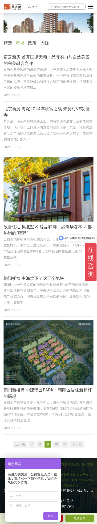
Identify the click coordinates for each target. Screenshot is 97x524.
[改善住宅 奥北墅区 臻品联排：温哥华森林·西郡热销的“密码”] (48, 189)
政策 (32, 42)
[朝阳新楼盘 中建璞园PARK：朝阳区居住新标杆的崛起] (48, 352)
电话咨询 (79, 518)
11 (65, 444)
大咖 (44, 42)
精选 (8, 42)
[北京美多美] (12, 7)
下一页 (77, 444)
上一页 (20, 444)
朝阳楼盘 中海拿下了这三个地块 (34, 278)
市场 (20, 42)
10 (56, 444)
